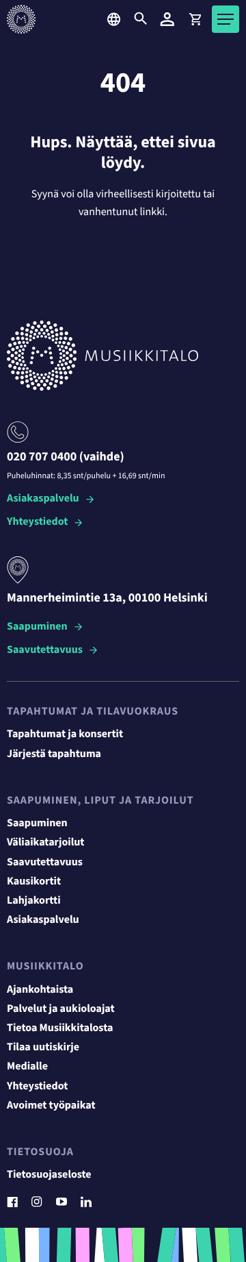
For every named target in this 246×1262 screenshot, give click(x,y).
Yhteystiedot (37, 522)
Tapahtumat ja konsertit (65, 734)
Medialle (27, 1066)
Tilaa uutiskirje (43, 1047)
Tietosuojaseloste (49, 1175)
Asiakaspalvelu (43, 499)
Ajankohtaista (40, 990)
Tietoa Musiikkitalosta (60, 1028)
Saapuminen (37, 627)
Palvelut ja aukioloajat (61, 1009)
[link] (195, 19)
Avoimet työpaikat (51, 1105)
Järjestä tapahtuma (54, 754)
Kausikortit (34, 881)
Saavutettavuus (45, 650)
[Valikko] (225, 19)
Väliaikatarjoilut (46, 842)
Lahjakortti (34, 900)
